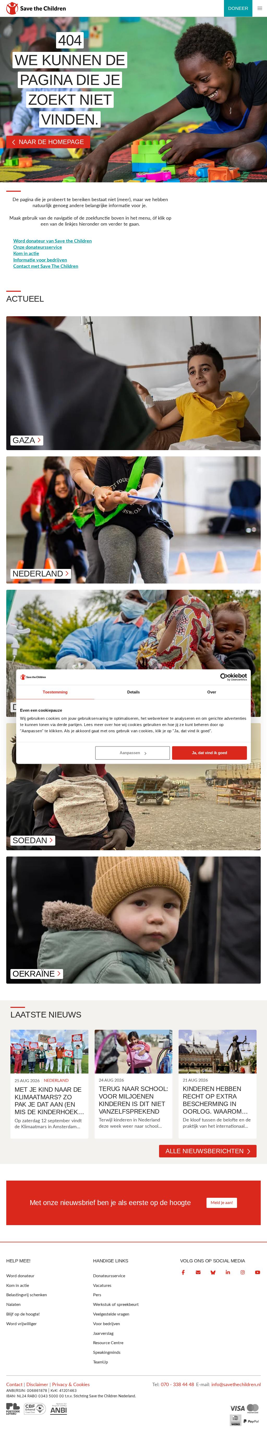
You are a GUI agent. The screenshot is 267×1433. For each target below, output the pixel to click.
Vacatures (102, 1285)
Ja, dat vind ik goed (209, 753)
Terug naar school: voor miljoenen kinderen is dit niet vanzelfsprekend (133, 1100)
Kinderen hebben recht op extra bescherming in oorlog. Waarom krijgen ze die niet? (216, 1100)
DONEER (238, 8)
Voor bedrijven (106, 1324)
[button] (259, 8)
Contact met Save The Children (45, 266)
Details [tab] (133, 692)
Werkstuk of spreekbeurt (116, 1304)
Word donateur (20, 1276)
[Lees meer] (49, 1052)
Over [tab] (211, 692)
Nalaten (13, 1304)
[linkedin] (228, 1272)
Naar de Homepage (51, 141)
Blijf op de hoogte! (23, 1314)
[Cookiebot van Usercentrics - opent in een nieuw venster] (224, 677)
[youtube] (257, 1272)
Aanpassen (130, 753)
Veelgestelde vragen (111, 1314)
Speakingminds (106, 1352)
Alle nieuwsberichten (205, 1151)
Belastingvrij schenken (26, 1295)
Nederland (56, 1080)
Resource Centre (108, 1343)
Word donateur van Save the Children (52, 241)
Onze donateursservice (37, 247)
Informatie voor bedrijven (40, 260)
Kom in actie (26, 253)
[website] (213, 1272)
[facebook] (183, 1272)
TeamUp (100, 1362)
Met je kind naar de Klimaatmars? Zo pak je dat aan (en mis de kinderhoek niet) (48, 1101)
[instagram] (243, 1272)
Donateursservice (109, 1276)
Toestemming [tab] (55, 692)
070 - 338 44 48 (177, 1384)
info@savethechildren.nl (236, 1384)
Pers (97, 1295)
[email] (198, 1272)
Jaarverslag (103, 1333)
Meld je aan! (222, 1203)
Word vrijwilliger (21, 1324)
